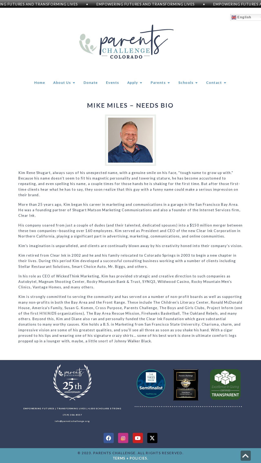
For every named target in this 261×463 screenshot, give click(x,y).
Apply (132, 82)
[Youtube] (138, 438)
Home (39, 82)
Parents (158, 82)
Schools (186, 82)
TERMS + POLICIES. (130, 458)
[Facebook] (109, 438)
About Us (62, 82)
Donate (91, 82)
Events (112, 82)
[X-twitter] (152, 438)
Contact (214, 82)
